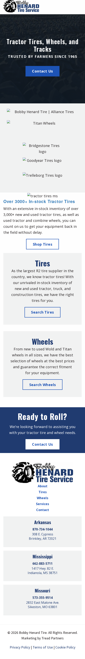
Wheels (42, 498)
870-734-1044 (42, 529)
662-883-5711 (42, 563)
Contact (42, 510)
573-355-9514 (42, 597)
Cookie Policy (65, 647)
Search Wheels (42, 384)
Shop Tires (42, 244)
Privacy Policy (20, 647)
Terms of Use (43, 647)
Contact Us (42, 71)
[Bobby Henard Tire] (42, 472)
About (42, 486)
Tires (43, 492)
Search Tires (42, 312)
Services (42, 504)
